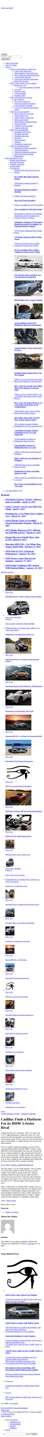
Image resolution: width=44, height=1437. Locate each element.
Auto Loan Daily (7, 8)
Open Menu (5, 59)
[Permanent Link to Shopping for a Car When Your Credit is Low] (22, 879)
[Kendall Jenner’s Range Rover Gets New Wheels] (28, 369)
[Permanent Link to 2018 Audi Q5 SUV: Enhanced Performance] (9, 972)
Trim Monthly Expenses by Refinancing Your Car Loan (25, 447)
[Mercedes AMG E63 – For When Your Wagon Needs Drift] (18, 730)
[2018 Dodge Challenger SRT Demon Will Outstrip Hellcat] (18, 805)
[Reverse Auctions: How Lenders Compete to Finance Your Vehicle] (28, 246)
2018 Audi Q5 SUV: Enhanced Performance (19, 761)
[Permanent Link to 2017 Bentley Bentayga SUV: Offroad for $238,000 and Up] (9, 916)
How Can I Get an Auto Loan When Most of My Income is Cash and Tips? (28, 388)
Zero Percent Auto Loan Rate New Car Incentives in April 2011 (27, 276)
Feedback (13, 1428)
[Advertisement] (22, 31)
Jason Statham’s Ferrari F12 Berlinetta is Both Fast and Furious (27, 324)
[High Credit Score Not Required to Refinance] (28, 454)
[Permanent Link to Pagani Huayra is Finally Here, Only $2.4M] (9, 935)
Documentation (15, 1424)
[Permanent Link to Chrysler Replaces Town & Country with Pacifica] (9, 1064)
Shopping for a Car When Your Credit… (16, 886)
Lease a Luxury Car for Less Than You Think (19, 624)
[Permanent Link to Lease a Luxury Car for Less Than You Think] (9, 866)
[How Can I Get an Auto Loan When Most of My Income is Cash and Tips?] (28, 381)
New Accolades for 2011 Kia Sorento (28, 209)
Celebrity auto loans (12, 1103)
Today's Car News (12, 1212)
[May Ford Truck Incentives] (25, 196)
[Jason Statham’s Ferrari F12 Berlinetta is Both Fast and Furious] (28, 319)
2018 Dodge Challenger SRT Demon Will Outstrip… (19, 1015)
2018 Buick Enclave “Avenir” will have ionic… (18, 854)
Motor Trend (11, 1201)
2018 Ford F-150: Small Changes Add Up (18, 836)
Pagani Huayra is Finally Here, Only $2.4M (19, 711)
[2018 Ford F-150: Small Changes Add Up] (18, 830)
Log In (7, 1430)
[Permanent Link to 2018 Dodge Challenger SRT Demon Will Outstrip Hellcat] (9, 1008)
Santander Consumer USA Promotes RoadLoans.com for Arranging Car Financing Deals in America (28, 224)
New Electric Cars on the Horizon (14, 1052)
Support (13, 1426)
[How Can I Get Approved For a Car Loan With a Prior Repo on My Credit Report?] (28, 398)
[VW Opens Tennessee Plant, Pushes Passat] (28, 233)
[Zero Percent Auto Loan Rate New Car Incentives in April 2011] (28, 271)
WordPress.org (15, 1422)
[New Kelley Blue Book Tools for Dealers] (28, 172)
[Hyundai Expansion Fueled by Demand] (28, 185)
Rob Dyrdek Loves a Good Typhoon (28, 300)
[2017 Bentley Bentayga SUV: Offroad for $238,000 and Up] (18, 680)
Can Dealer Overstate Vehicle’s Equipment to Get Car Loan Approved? (26, 433)
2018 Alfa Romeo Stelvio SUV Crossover (16, 1088)
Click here (31, 1244)
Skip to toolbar (6, 1416)
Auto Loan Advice (12, 630)
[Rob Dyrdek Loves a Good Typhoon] (28, 296)
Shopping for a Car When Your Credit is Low (19, 634)
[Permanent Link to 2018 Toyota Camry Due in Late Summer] (9, 990)
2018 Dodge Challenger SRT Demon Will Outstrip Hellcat (23, 811)
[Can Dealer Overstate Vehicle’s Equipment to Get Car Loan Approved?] (28, 426)
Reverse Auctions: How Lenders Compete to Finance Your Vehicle (27, 251)
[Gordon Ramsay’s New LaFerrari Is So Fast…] (28, 344)
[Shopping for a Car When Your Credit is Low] (22, 628)
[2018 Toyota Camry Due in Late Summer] (18, 780)
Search (4, 54)
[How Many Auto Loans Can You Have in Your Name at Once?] (28, 413)
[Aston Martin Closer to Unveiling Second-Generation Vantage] (18, 653)
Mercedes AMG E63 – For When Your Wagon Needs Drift (23, 736)
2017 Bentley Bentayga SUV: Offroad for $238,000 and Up (23, 686)
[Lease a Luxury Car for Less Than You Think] (18, 615)
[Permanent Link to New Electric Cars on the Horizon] (9, 1045)
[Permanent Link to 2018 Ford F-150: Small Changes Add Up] (9, 1027)
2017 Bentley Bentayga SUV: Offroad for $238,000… (20, 923)
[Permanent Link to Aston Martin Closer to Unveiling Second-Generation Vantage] (9, 898)
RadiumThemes (8, 1414)
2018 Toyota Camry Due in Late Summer (18, 786)
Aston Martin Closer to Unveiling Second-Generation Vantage (22, 904)
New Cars (9, 592)
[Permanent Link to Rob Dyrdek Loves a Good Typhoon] (9, 1101)
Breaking (5, 495)
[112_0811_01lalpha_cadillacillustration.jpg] (17, 1165)
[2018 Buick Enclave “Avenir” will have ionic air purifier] (18, 590)
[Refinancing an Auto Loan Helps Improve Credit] (28, 467)
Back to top (5, 1410)
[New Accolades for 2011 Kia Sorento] (28, 205)
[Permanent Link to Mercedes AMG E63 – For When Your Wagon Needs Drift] (9, 953)
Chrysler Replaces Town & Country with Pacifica (18, 1070)
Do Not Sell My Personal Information (14, 1408)
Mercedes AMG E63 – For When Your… (16, 960)
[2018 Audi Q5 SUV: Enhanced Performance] (18, 755)
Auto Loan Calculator (13, 617)
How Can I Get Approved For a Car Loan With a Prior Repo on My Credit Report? (28, 405)
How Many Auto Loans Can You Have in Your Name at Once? (26, 419)
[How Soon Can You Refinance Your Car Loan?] (28, 480)
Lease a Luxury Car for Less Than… (15, 875)
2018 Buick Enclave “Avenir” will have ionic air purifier (23, 596)
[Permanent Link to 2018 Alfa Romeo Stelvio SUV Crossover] (9, 1082)
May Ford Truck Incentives (25, 200)
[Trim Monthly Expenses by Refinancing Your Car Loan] (28, 441)
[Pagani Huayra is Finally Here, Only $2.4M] (18, 705)
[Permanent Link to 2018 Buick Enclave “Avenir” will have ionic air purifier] (9, 848)
